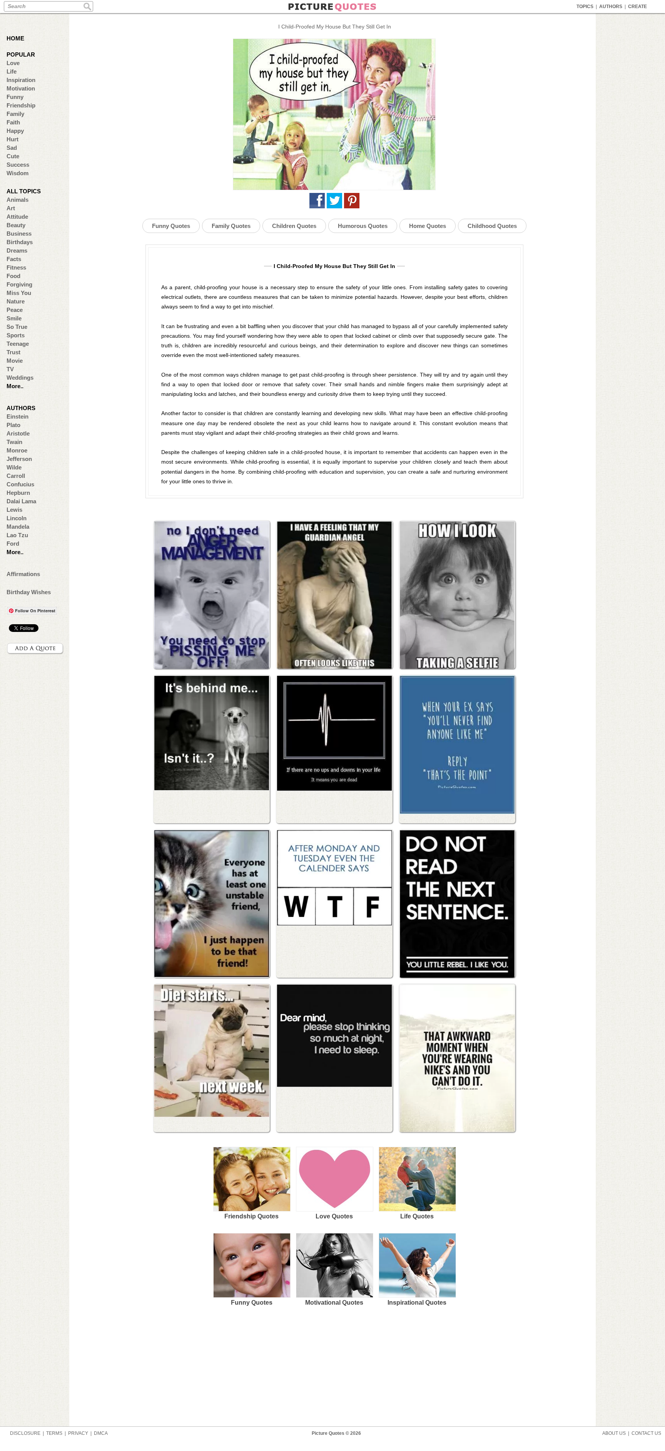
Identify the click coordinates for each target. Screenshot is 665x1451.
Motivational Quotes (334, 1302)
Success (18, 164)
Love (13, 63)
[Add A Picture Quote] (35, 648)
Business (19, 233)
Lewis (14, 509)
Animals (17, 199)
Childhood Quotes (492, 226)
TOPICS (584, 6)
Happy (15, 130)
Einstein (17, 416)
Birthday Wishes (29, 592)
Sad (12, 147)
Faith (13, 122)
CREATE (637, 6)
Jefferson (19, 459)
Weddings (20, 377)
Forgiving (19, 284)
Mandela (18, 526)
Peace (15, 310)
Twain (14, 442)
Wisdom (17, 173)
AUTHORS (610, 6)
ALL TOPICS (24, 191)
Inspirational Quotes (417, 1302)
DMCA (101, 1433)
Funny (15, 97)
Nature (16, 301)
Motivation (21, 88)
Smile (14, 318)
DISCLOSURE (25, 1433)
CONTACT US (646, 1433)
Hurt (12, 139)
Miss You (19, 293)
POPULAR (21, 54)
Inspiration (21, 80)
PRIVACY (78, 1433)
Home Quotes (427, 226)
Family (15, 114)
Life (12, 71)
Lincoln (17, 518)
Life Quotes (417, 1216)
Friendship (21, 105)
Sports (16, 335)
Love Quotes (334, 1216)
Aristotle (18, 433)
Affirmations (23, 574)
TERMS (54, 1433)
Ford (13, 543)
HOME (15, 38)
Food (13, 276)
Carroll (16, 475)
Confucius (20, 484)
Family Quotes (231, 226)
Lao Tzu (17, 535)
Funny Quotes (171, 226)
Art (11, 208)
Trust (13, 352)
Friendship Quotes (251, 1216)
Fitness (16, 267)
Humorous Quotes (363, 226)
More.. (15, 386)
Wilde (14, 467)
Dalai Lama (21, 501)
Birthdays (20, 242)
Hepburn (18, 492)
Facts (14, 259)
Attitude (17, 216)
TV (10, 369)
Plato (13, 425)
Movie (15, 360)
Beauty (16, 225)
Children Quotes (294, 226)
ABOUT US (614, 1433)
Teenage (18, 343)
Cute (13, 156)
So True (17, 326)
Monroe (17, 450)
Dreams (17, 250)
